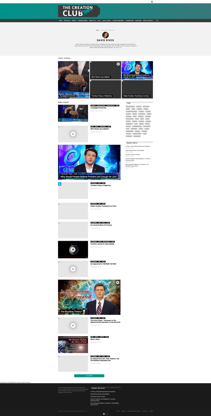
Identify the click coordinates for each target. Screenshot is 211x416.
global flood (129, 123)
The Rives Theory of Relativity (100, 185)
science (129, 133)
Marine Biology (110, 105)
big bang (140, 109)
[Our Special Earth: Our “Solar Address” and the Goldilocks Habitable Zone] (73, 364)
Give (99, 21)
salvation (145, 131)
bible (134, 109)
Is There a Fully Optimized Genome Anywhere (137, 146)
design (149, 114)
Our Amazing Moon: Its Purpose (101, 225)
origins (147, 128)
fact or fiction (130, 118)
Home (60, 21)
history (147, 123)
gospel (141, 123)
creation (142, 111)
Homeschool (103, 126)
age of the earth (130, 106)
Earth (103, 222)
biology (146, 109)
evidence (141, 116)
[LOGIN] (152, 1)
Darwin (135, 114)
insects (129, 126)
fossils (128, 121)
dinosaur (129, 116)
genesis (135, 121)
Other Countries (118, 21)
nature (141, 128)
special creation (137, 133)
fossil (147, 118)
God (136, 123)
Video (117, 105)
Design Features (101, 105)
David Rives (142, 114)
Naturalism (134, 128)
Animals (93, 105)
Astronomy (94, 183)
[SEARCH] (157, 20)
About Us (92, 21)
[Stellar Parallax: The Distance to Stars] (137, 89)
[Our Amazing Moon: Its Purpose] (73, 230)
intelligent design (137, 126)
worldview (129, 136)
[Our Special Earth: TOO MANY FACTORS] (73, 269)
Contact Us (145, 411)
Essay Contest (148, 21)
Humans (102, 337)
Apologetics (64, 174)
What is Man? (95, 339)
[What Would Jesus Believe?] (105, 70)
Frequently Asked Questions (134, 411)
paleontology (130, 131)
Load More (89, 376)
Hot (59, 184)
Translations (82, 21)
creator (128, 114)
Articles (67, 21)
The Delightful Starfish (98, 108)
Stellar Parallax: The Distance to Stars (103, 206)
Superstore (129, 21)
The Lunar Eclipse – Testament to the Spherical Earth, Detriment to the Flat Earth (105, 321)
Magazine (138, 21)
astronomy (146, 106)
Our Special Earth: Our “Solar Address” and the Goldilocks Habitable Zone (104, 360)
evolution (148, 116)
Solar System (106, 241)
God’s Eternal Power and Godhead (134, 150)
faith (137, 118)
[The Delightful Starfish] (73, 80)
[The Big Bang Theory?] (89, 297)
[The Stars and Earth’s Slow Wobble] (73, 249)
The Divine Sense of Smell (132, 154)
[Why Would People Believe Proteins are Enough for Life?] (137, 70)
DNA (135, 116)
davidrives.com (117, 47)
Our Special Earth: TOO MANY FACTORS (103, 264)
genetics (142, 121)
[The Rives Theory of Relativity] (105, 89)
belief (128, 109)
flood (142, 118)
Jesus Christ (147, 126)
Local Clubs (106, 21)
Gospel (96, 126)
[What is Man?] (73, 344)
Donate (151, 411)
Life (128, 128)
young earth (137, 136)
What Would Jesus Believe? (99, 129)
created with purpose (132, 111)
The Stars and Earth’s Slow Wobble (102, 244)
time (145, 133)
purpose (138, 131)
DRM (92, 126)
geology (148, 121)
